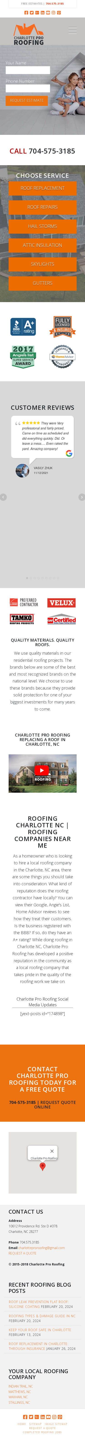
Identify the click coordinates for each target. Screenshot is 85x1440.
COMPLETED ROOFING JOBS (42, 1432)
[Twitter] (31, 12)
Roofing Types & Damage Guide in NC (42, 1316)
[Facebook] (26, 12)
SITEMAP (35, 1424)
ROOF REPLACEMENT (43, 188)
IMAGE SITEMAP (56, 1424)
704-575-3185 (52, 151)
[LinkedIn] (42, 12)
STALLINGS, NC (19, 1402)
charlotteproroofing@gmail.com (41, 1248)
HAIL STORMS (42, 226)
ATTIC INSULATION (42, 245)
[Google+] (37, 12)
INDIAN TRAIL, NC (21, 1386)
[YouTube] (48, 12)
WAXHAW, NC (18, 1397)
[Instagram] (53, 12)
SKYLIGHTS (42, 264)
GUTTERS (42, 283)
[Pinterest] (59, 12)
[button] (73, 30)
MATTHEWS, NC (20, 1392)
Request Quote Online (55, 1105)
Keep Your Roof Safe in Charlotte (40, 1330)
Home (22, 1424)
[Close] (51, 1151)
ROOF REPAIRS (42, 207)
